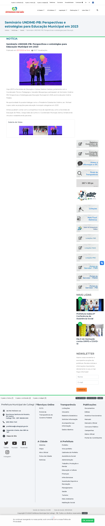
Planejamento (67, 488)
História (42, 445)
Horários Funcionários (93, 416)
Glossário (65, 412)
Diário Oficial (89, 434)
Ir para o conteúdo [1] (17, 2)
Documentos (90, 408)
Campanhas (89, 430)
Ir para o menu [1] (7, 398)
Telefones (52, 2)
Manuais (88, 419)
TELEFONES (80, 398)
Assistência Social (69, 456)
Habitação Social (68, 503)
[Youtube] (14, 443)
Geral (22, 30)
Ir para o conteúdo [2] (23, 398)
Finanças (65, 474)
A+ (86, 2)
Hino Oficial (43, 452)
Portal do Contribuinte (93, 438)
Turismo (65, 495)
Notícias (14, 30)
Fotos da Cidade (45, 456)
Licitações (66, 408)
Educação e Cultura (69, 470)
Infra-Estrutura (67, 477)
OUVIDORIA (91, 398)
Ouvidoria (60, 2)
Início (7, 30)
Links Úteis (85, 10)
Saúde (64, 491)
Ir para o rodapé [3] (42, 2)
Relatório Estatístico (69, 416)
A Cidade (40, 10)
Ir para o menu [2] (30, 2)
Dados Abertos (67, 430)
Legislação (62, 10)
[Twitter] (6, 443)
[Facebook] (24, 443)
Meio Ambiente (67, 499)
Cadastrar (82, 390)
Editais (87, 412)
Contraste (78, 2)
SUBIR (100, 398)
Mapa (41, 449)
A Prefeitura (50, 10)
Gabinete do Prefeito (70, 452)
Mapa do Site (12, 436)
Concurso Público (91, 427)
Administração (67, 460)
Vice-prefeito (67, 449)
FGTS (41, 408)
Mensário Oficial (91, 423)
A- (89, 2)
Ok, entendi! (88, 520)
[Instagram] (7, 452)
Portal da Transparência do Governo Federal (46, 415)
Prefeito (65, 445)
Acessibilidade (69, 2)
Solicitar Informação (70, 419)
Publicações (73, 10)
